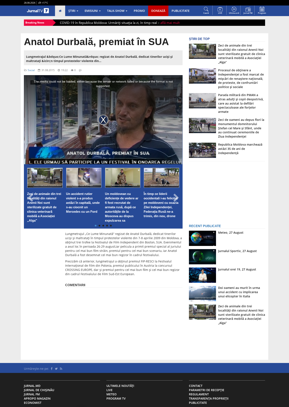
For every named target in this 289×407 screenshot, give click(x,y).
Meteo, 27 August (231, 232)
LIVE (220, 13)
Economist (32, 403)
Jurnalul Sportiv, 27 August (237, 251)
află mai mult (170, 23)
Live (109, 390)
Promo (139, 11)
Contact (195, 386)
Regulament (199, 394)
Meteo (111, 394)
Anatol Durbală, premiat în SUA (96, 41)
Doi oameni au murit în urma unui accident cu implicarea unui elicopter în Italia (239, 292)
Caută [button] (206, 13)
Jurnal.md (32, 386)
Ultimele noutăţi (120, 386)
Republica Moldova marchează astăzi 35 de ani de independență (240, 148)
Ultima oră (234, 13)
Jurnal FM (248, 13)
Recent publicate (205, 226)
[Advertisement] (41, 295)
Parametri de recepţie (206, 390)
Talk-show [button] (116, 11)
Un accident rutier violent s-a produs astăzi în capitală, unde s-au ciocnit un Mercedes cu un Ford (83, 202)
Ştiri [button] (72, 11)
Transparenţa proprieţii (208, 398)
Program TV (116, 398)
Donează (158, 11)
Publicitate (181, 11)
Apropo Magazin (37, 398)
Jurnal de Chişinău (39, 390)
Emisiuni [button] (92, 11)
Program (262, 13)
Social (31, 70)
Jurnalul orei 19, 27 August (237, 269)
